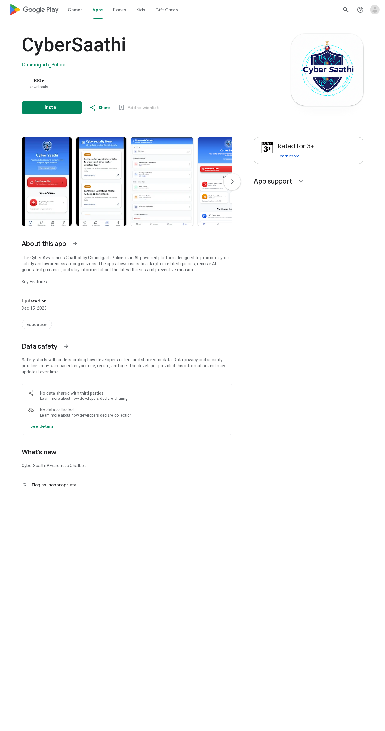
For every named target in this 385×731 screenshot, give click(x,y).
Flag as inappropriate (49, 484)
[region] (142, 83)
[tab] (75, 9)
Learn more (50, 398)
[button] (47, 181)
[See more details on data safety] (42, 426)
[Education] (37, 324)
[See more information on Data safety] (66, 346)
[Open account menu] (375, 9)
